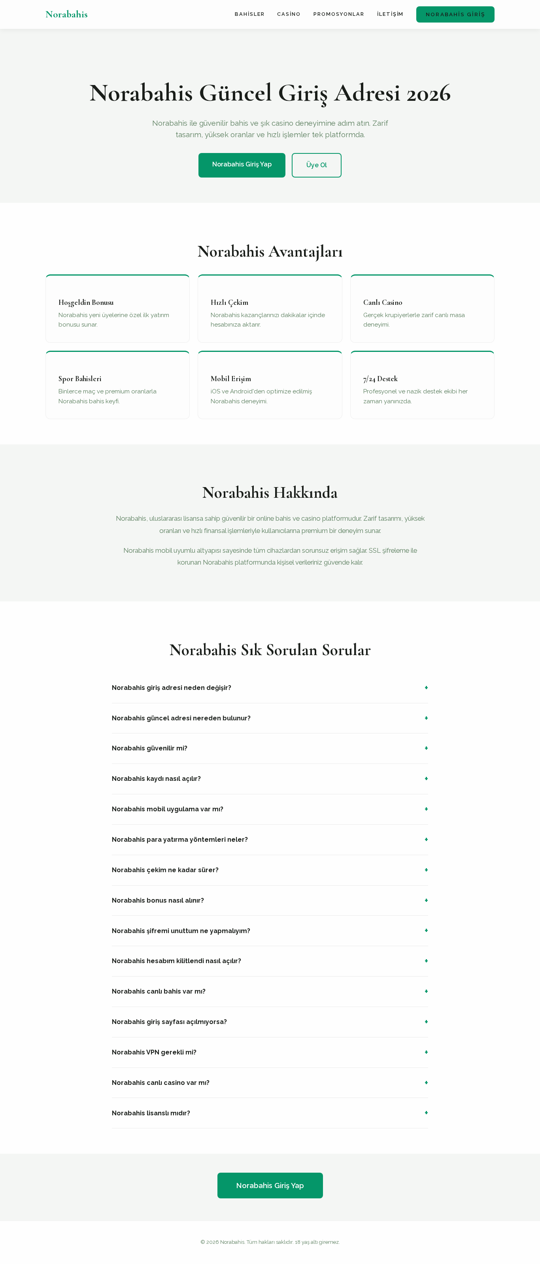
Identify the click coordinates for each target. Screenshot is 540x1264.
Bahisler (249, 14)
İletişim (390, 14)
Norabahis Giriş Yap (242, 164)
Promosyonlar (338, 14)
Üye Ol (316, 165)
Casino (289, 14)
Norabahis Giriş (455, 14)
